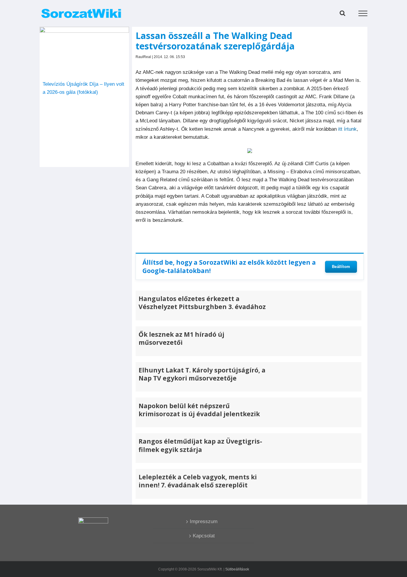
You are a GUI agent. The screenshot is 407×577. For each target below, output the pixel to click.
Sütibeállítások (237, 569)
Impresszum (204, 521)
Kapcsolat (204, 536)
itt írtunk (347, 129)
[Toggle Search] (342, 13)
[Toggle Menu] (363, 13)
